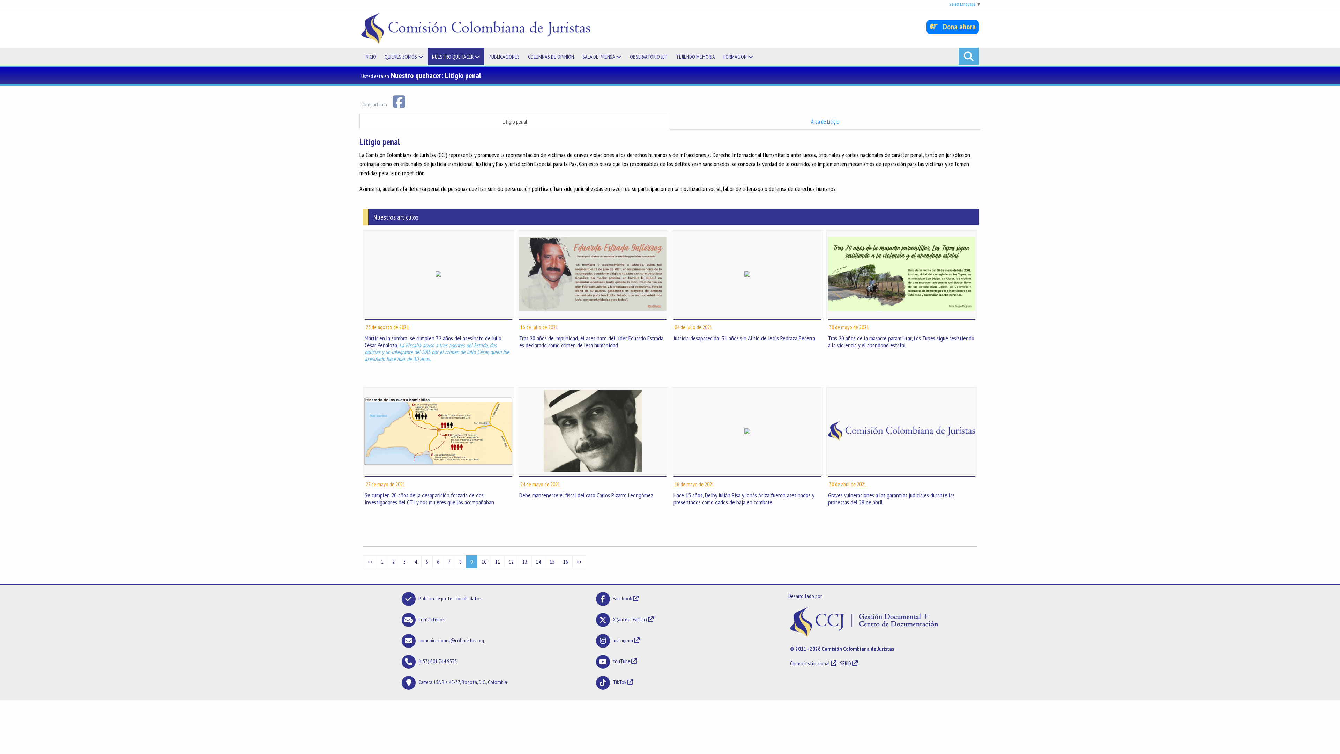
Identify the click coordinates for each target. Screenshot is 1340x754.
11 (497, 561)
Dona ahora (957, 26)
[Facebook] (399, 100)
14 (538, 561)
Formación (735, 56)
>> (579, 561)
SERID (845, 663)
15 (552, 561)
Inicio (370, 56)
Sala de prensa (599, 56)
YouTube (621, 661)
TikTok (619, 682)
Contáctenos (431, 619)
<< (369, 561)
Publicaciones (504, 56)
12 (511, 561)
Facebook (623, 598)
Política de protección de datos (450, 598)
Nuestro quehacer (453, 56)
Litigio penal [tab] (514, 121)
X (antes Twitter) (630, 619)
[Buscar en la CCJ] (969, 56)
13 (524, 561)
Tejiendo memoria (695, 56)
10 (484, 561)
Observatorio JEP (649, 56)
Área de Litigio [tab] (825, 121)
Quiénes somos (401, 56)
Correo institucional (810, 663)
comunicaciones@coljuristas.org (451, 640)
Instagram (623, 640)
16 (565, 561)
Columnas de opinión (551, 56)
